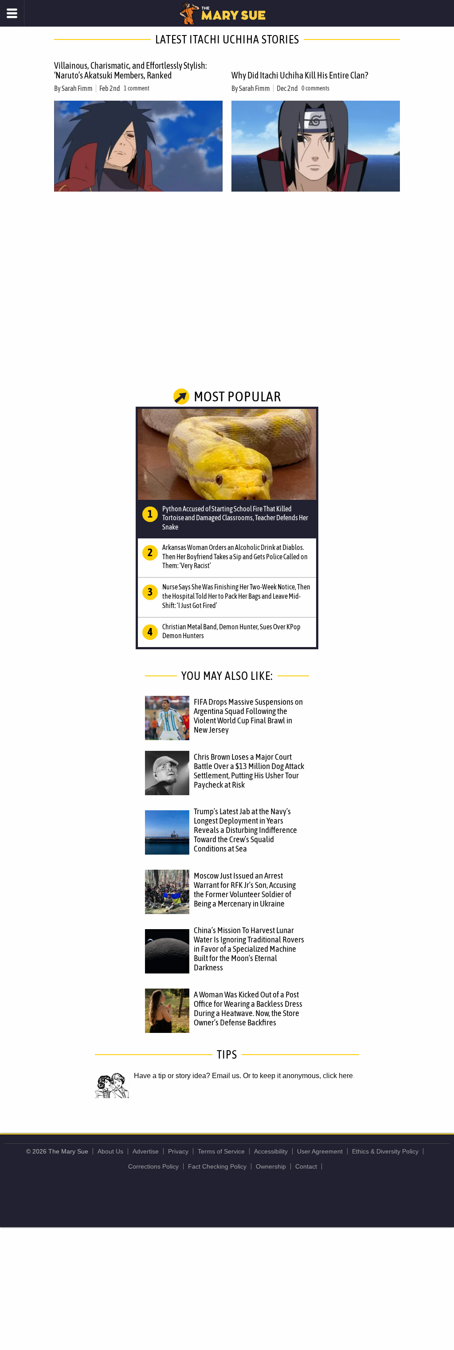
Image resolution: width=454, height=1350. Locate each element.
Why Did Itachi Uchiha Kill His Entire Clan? (299, 75)
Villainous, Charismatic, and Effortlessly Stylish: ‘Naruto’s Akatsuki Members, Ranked (130, 70)
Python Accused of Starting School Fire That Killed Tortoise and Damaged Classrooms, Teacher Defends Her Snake (235, 518)
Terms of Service (221, 1151)
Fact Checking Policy (217, 1166)
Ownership (271, 1166)
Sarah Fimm (77, 88)
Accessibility (271, 1151)
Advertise (146, 1151)
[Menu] (12, 13)
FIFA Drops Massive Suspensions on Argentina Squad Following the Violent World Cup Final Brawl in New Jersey (248, 715)
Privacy (178, 1151)
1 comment (136, 88)
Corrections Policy (153, 1166)
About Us (110, 1151)
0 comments (315, 88)
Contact (306, 1166)
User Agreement (320, 1151)
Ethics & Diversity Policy (385, 1151)
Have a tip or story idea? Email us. (187, 1075)
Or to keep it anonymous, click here (298, 1075)
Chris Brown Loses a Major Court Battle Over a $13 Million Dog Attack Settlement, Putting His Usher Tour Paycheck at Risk (249, 770)
